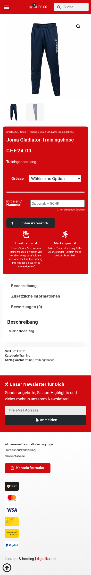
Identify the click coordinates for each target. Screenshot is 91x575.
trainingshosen (45, 360)
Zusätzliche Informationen (35, 296)
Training (24, 355)
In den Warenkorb (34, 223)
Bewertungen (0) (26, 307)
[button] (6, 7)
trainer (29, 360)
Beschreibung (24, 286)
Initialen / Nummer (14, 203)
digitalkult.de (46, 559)
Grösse (17, 178)
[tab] (23, 286)
